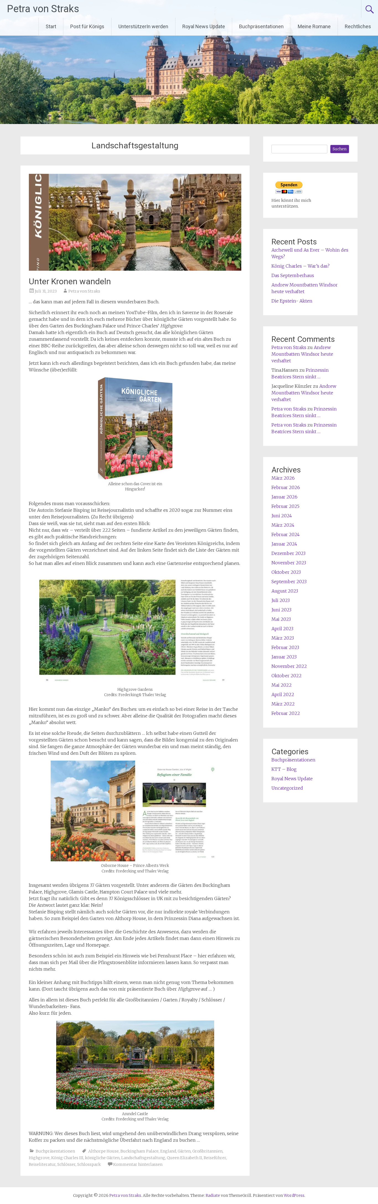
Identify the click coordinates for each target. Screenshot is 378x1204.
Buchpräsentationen (261, 26)
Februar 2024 (285, 534)
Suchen (339, 148)
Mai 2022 (281, 685)
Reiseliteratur (42, 1164)
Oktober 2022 (286, 675)
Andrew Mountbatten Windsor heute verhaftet (302, 354)
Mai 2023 (281, 619)
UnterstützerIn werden (143, 26)
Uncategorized (287, 788)
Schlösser (66, 1164)
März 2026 (283, 478)
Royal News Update (203, 26)
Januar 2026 (284, 497)
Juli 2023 (280, 600)
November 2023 (288, 562)
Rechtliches (358, 26)
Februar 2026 (285, 487)
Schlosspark (89, 1164)
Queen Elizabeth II (184, 1157)
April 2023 (282, 628)
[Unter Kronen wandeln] (135, 269)
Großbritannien (207, 1151)
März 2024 (282, 525)
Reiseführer (215, 1157)
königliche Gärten (102, 1157)
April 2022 (282, 694)
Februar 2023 (285, 647)
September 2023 (289, 581)
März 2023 (282, 638)
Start (51, 26)
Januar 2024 (284, 544)
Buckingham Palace (139, 1151)
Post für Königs (87, 26)
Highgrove (39, 1157)
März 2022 (283, 704)
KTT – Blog (284, 769)
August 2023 (284, 591)
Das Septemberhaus (292, 275)
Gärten (184, 1151)
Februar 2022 (285, 713)
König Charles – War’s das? (300, 266)
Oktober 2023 (286, 572)
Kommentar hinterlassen (137, 1164)
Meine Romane (314, 26)
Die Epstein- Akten (291, 301)
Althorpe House (103, 1151)
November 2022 (289, 666)
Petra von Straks (43, 9)
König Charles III (67, 1157)
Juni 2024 (281, 515)
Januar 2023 (284, 657)
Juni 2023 (281, 610)
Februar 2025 (285, 506)
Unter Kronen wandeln (70, 281)
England (168, 1151)
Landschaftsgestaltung (143, 1157)
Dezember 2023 (288, 553)
